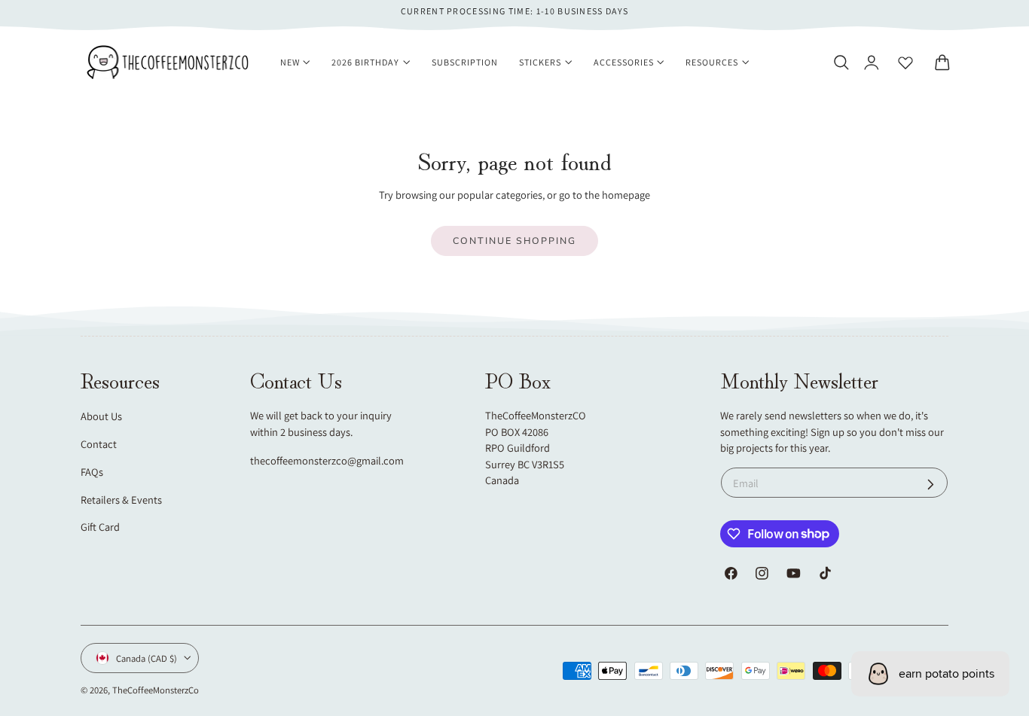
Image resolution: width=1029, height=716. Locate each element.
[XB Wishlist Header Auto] (905, 62)
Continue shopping (514, 240)
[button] (840, 62)
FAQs (92, 472)
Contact (99, 444)
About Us (101, 416)
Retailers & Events (121, 499)
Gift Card (100, 526)
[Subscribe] (930, 484)
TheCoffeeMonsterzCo (155, 690)
